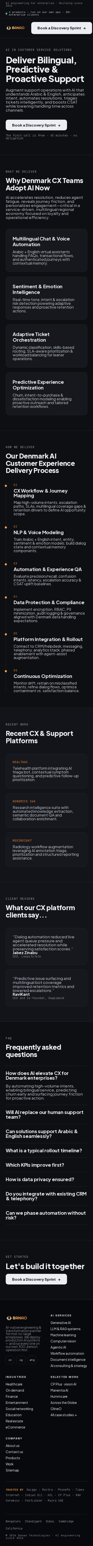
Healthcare (14, 1384)
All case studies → (64, 1415)
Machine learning (63, 1335)
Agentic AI (58, 1347)
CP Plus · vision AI (63, 1384)
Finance (12, 1396)
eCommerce (15, 1427)
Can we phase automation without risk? (46, 1215)
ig (21, 1360)
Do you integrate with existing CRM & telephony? (46, 1196)
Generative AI (61, 1323)
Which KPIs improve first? (35, 1164)
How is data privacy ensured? (40, 1179)
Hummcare (59, 1396)
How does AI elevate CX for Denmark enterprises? (37, 1075)
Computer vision (63, 1341)
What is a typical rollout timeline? (44, 1150)
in (10, 1360)
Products (13, 1458)
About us (13, 1446)
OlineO (56, 1409)
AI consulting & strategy (69, 1366)
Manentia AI (59, 1390)
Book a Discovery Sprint (61, 28)
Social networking (19, 1409)
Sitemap (12, 1470)
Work (9, 1464)
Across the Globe (64, 1403)
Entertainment (17, 1403)
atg (32, 1360)
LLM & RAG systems (66, 1329)
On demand (15, 1390)
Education (14, 1415)
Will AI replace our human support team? (44, 1114)
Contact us (14, 1452)
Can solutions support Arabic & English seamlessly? (42, 1133)
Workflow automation (67, 1353)
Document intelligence (68, 1360)
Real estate (14, 1421)
